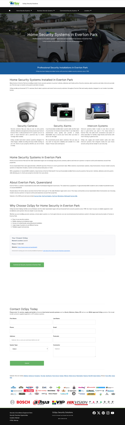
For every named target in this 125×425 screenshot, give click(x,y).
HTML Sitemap (14, 420)
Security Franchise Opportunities (19, 415)
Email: (55, 327)
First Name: (13, 318)
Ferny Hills (108, 376)
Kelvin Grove (72, 376)
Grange (62, 376)
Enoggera (37, 376)
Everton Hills (73, 196)
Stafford (54, 196)
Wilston (66, 376)
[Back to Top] (122, 422)
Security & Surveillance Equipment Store (21, 413)
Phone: (12, 327)
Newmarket (79, 376)
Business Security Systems (45, 10)
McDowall (67, 196)
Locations (87, 10)
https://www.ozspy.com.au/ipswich (27, 247)
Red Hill (90, 376)
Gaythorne (49, 376)
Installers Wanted (14, 418)
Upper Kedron (97, 376)
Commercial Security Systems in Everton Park (27, 265)
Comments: (56, 345)
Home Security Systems (23, 10)
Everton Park (37, 196)
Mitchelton (61, 196)
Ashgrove (31, 376)
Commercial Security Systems (68, 10)
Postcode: (56, 336)
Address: (12, 336)
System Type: (14, 345)
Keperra (86, 376)
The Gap (42, 376)
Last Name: (56, 318)
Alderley (26, 376)
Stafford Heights (47, 196)
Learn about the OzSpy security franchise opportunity (56, 250)
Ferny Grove (55, 376)
